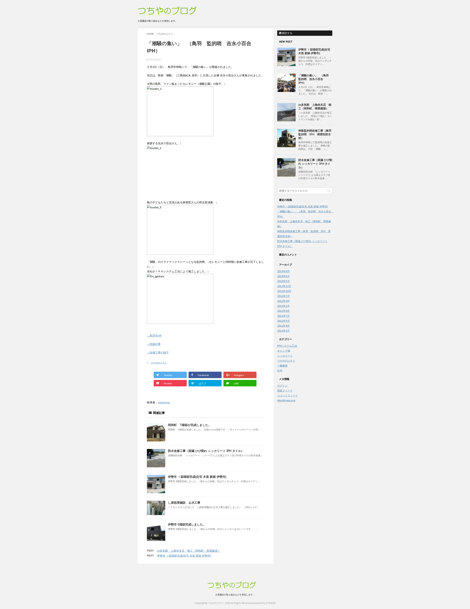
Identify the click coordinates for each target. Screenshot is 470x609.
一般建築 (282, 365)
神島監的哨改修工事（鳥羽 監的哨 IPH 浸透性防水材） (316, 134)
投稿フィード (285, 390)
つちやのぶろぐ (158, 362)
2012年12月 (284, 286)
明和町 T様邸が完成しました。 (189, 425)
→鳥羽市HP (154, 335)
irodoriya (164, 402)
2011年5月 (283, 320)
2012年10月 (284, 291)
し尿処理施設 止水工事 (184, 502)
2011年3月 (283, 330)
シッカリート (285, 355)
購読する (286, 33)
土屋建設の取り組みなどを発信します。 (235, 594)
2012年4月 (283, 301)
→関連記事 (154, 344)
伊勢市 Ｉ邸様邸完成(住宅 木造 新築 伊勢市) (197, 476)
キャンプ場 (283, 350)
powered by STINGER (264, 603)
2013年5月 (283, 281)
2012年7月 (283, 296)
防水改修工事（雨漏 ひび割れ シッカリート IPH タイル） (206, 451)
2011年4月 (283, 325)
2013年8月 (283, 271)
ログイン (282, 385)
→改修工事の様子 (158, 352)
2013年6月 (283, 276)
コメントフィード (287, 395)
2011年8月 (283, 311)
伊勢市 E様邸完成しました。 (187, 524)
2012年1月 (283, 306)
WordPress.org (286, 400)
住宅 (279, 370)
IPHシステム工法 (287, 345)
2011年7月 (283, 316)
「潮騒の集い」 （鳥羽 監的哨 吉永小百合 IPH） (314, 79)
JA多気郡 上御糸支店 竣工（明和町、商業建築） (188, 550)
